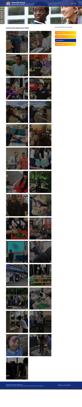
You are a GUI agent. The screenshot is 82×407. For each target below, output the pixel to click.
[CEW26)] (17, 322)
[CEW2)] (40, 112)
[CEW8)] (40, 42)
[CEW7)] (17, 65)
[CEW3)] (17, 112)
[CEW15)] (17, 205)
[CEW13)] (17, 182)
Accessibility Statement (33, 385)
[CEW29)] (40, 345)
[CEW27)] (40, 322)
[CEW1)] (17, 135)
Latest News (59, 36)
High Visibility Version (22, 385)
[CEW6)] (40, 65)
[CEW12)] (40, 159)
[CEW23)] (40, 275)
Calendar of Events (60, 32)
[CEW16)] (40, 205)
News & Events (61, 27)
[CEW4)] (40, 89)
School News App (60, 44)
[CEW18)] (17, 229)
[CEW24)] (17, 299)
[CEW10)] (40, 135)
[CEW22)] (17, 275)
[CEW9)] (17, 42)
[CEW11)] (17, 159)
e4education (20, 384)
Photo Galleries (69, 27)
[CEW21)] (40, 252)
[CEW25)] (40, 299)
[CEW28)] (17, 345)
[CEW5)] (17, 89)
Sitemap (41, 385)
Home (56, 27)
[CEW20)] (17, 252)
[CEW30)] (17, 368)
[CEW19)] (40, 229)
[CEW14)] (40, 182)
